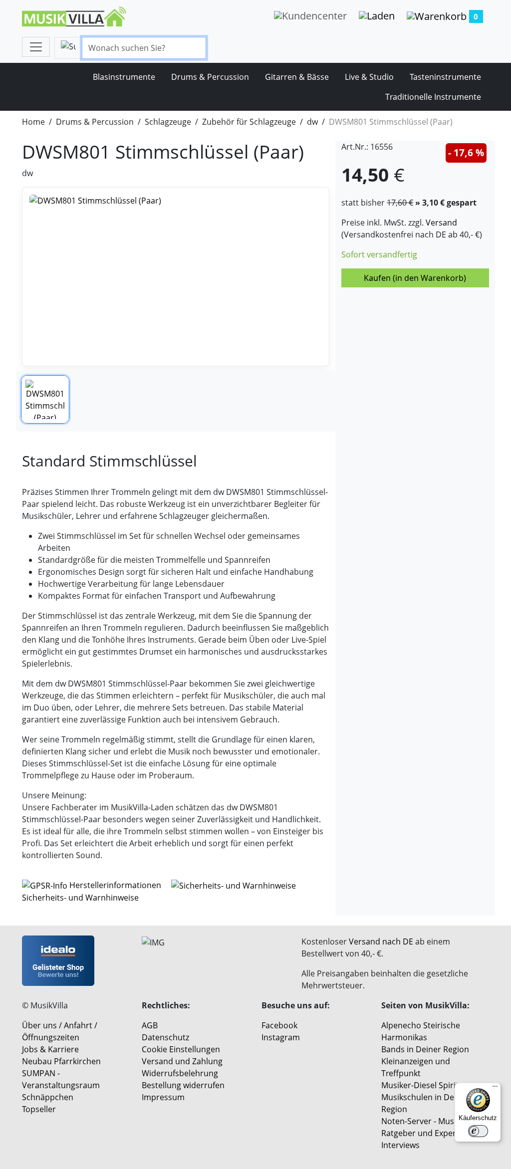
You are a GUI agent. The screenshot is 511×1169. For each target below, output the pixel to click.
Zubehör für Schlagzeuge (249, 121)
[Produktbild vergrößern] (175, 277)
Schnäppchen (47, 1097)
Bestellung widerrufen (183, 1085)
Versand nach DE (381, 941)
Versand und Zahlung (182, 1061)
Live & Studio (369, 76)
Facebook (279, 1025)
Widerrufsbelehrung (180, 1073)
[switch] (478, 1131)
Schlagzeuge (168, 121)
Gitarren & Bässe (297, 76)
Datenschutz (165, 1037)
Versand (441, 222)
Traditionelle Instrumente (433, 96)
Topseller (39, 1109)
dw (312, 121)
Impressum (163, 1097)
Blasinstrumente (124, 76)
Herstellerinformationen (115, 885)
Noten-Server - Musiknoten (432, 1121)
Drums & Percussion (210, 76)
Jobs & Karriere (50, 1049)
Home (33, 121)
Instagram (280, 1037)
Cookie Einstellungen (181, 1049)
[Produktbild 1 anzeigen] (45, 399)
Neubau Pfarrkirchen (61, 1061)
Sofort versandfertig (379, 254)
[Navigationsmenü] (36, 47)
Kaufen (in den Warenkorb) (415, 277)
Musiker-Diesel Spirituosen (431, 1085)
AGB (150, 1025)
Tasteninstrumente (445, 76)
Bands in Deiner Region (425, 1049)
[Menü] (495, 1089)
